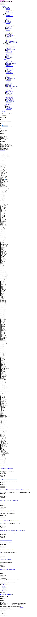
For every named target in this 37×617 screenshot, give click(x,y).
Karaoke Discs (8, 109)
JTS (1, 307)
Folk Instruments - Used (9, 99)
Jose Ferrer (2, 305)
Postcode (1, 603)
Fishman (1, 261)
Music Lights (8, 39)
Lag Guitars (2, 316)
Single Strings (8, 18)
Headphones (8, 60)
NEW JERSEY (2, 345)
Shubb (1, 408)
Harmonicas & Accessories (10, 35)
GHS (1, 268)
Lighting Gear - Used (9, 103)
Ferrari (1, 260)
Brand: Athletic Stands (4, 121)
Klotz (1, 313)
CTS (1, 223)
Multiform (1, 339)
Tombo (1, 439)
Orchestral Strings (9, 17)
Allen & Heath (2, 169)
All (0, 135)
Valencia (1, 450)
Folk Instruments (8, 34)
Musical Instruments (3, 138)
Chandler (1, 206)
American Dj (2, 172)
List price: (1, 473)
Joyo (1, 306)
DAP (1, 227)
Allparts (1, 170)
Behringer (1, 191)
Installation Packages (9, 47)
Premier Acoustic (3, 371)
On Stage (1, 352)
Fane (1, 257)
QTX (1, 383)
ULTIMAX (2, 446)
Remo (1, 390)
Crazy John (2, 220)
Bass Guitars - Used (9, 93)
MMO (1, 333)
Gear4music (2, 266)
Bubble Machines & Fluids (10, 68)
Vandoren (1, 451)
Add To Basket (3, 476)
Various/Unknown (3, 452)
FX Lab (1, 264)
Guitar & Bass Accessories (4, 144)
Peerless (1, 361)
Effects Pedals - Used (9, 97)
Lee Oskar (2, 319)
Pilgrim (1, 364)
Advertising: (11, 609)
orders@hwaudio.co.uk (6, 584)
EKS (1, 242)
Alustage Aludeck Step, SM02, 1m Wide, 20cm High (8, 479)
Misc (1, 332)
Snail (1, 413)
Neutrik (1, 344)
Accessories (8, 23)
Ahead (1, 167)
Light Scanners (8, 80)
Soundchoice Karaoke (3, 416)
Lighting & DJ (6, 67)
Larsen (1, 318)
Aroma (1, 175)
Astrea (1, 178)
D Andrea (1, 224)
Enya (1, 250)
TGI (1, 436)
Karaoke (5, 105)
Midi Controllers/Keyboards (10, 61)
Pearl (1, 358)
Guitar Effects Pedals (9, 12)
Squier (1, 419)
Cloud (1, 212)
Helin (1, 282)
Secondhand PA (8, 104)
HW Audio (2, 289)
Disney (1, 230)
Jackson (1, 296)
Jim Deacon (2, 301)
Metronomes (8, 37)
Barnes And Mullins (3, 189)
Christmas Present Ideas (9, 33)
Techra (1, 435)
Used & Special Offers (7, 90)
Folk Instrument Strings (9, 16)
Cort (1, 218)
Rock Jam (1, 394)
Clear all (10, 121)
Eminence (1, 249)
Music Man (2, 340)
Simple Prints (2, 410)
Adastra (1, 165)
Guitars (7, 13)
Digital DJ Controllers (9, 73)
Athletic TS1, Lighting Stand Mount (5, 559)
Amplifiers (7, 44)
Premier (1, 370)
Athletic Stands (4, 116)
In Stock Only (2, 131)
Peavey (1, 359)
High (1, 126)
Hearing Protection (9, 36)
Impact (1, 293)
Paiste (1, 356)
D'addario (1, 225)
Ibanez (1, 290)
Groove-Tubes (2, 276)
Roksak (1, 396)
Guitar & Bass (6, 7)
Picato (1, 363)
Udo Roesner (2, 444)
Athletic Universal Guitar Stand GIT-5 (6, 540)
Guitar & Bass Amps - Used (10, 100)
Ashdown (1, 177)
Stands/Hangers (2, 158)
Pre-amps (7, 62)
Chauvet (1, 207)
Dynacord (1, 237)
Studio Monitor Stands (9, 66)
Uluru (1, 447)
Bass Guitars (8, 9)
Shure (1, 409)
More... (1, 150)
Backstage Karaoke (3, 188)
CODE (1, 214)
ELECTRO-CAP (3, 244)
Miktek (1, 331)
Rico (1, 393)
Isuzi (1, 295)
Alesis (1, 168)
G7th (1, 265)
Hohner (1, 287)
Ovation (1, 354)
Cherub (1, 208)
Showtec (1, 407)
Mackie (1, 323)
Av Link (1, 184)
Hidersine (1, 284)
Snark (1, 414)
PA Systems (6, 43)
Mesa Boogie (2, 330)
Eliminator (2, 247)
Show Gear (2, 406)
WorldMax (2, 459)
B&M (1, 187)
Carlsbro (1, 200)
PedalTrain (2, 360)
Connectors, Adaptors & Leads (11, 46)
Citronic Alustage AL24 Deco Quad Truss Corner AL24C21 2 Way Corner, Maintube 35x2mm (14, 489)
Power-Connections (3, 369)
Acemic (1, 164)
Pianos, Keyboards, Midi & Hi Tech (11, 41)
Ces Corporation (2, 204)
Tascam (1, 431)
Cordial (1, 215)
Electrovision (2, 245)
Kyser (1, 315)
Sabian (1, 400)
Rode (1, 395)
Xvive (1, 460)
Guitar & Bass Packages (10, 10)
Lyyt (1, 322)
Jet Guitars (2, 300)
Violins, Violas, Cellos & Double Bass (12, 42)
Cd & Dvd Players (9, 72)
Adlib (1, 166)
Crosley (1, 222)
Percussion (7, 29)
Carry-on (1, 201)
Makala (1, 324)
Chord (1, 209)
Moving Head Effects (9, 83)
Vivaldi (1, 455)
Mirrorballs (8, 82)
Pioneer (1, 365)
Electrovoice (2, 246)
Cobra (1, 213)
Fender (1, 259)
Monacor (1, 334)
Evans (1, 255)
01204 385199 (4, 583)
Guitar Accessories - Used (10, 101)
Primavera (1, 374)
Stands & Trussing (3, 148)
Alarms (7, 92)
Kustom (1, 314)
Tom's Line (2, 438)
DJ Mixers (7, 75)
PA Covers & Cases (9, 51)
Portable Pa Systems (9, 52)
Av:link (1, 185)
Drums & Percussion (7, 22)
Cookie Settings (4, 590)
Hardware (7, 27)
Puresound (2, 381)
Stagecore (1, 421)
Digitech (1, 229)
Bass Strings (8, 15)
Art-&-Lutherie (2, 176)
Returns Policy (4, 587)
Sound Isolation (8, 64)
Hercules (1, 283)
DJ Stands (7, 76)
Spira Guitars (2, 418)
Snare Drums (8, 30)
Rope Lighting (8, 85)
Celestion (1, 203)
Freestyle (1, 262)
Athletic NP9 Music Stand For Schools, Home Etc (8, 549)
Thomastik (2, 437)
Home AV (7, 20)
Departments (4, 6)
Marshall (1, 326)
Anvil (1, 174)
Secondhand (2, 403)
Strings (5, 14)
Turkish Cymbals (3, 443)
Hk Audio (1, 285)
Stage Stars (2, 420)
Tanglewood (2, 430)
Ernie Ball (1, 253)
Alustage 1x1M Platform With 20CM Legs (6, 468)
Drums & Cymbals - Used (10, 96)
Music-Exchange (3, 342)
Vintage (1, 454)
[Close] (1, 611)
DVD (1, 236)
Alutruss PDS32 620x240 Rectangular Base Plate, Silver (9, 500)
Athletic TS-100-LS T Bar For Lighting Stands (7, 569)
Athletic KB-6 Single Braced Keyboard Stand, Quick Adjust (9, 520)
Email (1, 604)
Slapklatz (1, 412)
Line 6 (1, 320)
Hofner (1, 286)
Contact (3, 110)
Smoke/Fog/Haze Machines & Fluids (11, 86)
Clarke (1, 211)
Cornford (1, 217)
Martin (1, 327)
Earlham (1, 240)
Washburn (1, 457)
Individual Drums (9, 28)
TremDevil (2, 441)
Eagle (1, 239)
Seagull (1, 402)
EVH (1, 256)
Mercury (1, 329)
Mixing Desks (8, 50)
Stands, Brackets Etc (9, 57)
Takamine (1, 429)
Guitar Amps (8, 11)
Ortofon (1, 353)
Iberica (1, 291)
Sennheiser (2, 404)
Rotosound (2, 399)
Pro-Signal (2, 376)
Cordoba (1, 216)
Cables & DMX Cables (9, 69)
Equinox (1, 252)
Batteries (7, 45)
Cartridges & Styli (9, 70)
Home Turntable (8, 21)
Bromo (1, 198)
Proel (1, 377)
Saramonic (2, 401)
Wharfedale (2, 458)
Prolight (1, 378)
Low (1, 125)
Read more (21, 607)
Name (1, 602)
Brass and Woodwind (9, 32)
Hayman (1, 281)
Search (11, 113)
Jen (0, 299)
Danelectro (2, 226)
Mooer (1, 336)
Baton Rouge (2, 190)
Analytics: (6, 609)
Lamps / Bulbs (8, 79)
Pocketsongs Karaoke (3, 368)
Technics (1, 434)
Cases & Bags (8, 71)
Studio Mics (8, 65)
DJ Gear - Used (8, 95)
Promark (1, 379)
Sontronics (2, 415)
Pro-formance (2, 375)
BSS (1, 199)
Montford (1, 335)
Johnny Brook (2, 304)
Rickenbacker (2, 392)
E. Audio (1, 238)
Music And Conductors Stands (5, 145)
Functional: (2, 609)
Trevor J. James (2, 442)
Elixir (1, 248)
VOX (1, 456)
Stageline (1, 422)
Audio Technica (2, 181)
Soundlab (1, 417)
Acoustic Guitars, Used (9, 91)
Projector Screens (8, 84)
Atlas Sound (2, 180)
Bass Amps (8, 8)
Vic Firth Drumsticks (3, 453)
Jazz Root (1, 297)
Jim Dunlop (2, 302)
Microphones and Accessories (10, 49)
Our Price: (2, 475)
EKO (1, 241)
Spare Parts (8, 54)
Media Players (8, 48)
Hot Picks (1, 288)
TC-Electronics (2, 433)
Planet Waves (2, 366)
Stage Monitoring (8, 56)
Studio (5, 59)
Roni (1, 398)
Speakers (7, 55)
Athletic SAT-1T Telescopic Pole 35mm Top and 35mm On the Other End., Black (12, 530)
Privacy (3, 586)
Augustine (2, 182)
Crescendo (2, 221)
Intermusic (2, 294)
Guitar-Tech (2, 280)
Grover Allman (2, 277)
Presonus (1, 372)
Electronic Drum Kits (9, 26)
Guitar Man (2, 279)
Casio (1, 202)
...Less (4, 150)
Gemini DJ (2, 267)
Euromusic (2, 254)
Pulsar (1, 380)
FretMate (1, 263)
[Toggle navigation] (5, 4)
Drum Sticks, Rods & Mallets (10, 25)
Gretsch (1, 275)
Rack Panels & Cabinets (10, 53)
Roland (1, 397)
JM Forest (1, 303)
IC (0, 292)
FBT (1, 258)
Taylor (1, 432)
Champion (2, 205)
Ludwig (1, 321)
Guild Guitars (2, 278)
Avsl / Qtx (2, 186)
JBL (1, 298)
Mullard (1, 338)
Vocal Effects (8, 58)
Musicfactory (2, 343)
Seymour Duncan (3, 405)
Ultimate (1, 445)
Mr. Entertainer (2, 337)
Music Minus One (3, 341)
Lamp (1, 317)
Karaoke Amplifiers (9, 108)
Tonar (1, 440)
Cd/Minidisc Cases (9, 107)
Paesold (1, 355)
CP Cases (1, 219)
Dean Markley (2, 228)
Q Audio (1, 382)
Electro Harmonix (3, 243)
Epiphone (1, 251)
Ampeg (1, 173)
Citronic (1, 210)
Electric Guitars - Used (9, 98)
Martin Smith (2, 328)
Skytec (1, 411)
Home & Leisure (8, 102)
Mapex (1, 325)
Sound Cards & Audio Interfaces (11, 63)
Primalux (1, 373)
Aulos (1, 183)
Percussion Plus (2, 362)
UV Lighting (8, 89)
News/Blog (4, 111)
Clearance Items (8, 94)
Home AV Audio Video (7, 19)
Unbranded (2, 449)
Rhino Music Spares (3, 391)
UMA (1, 448)
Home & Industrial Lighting (10, 78)
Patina (1, 357)
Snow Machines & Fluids (10, 87)
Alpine (1, 171)
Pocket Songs (2, 367)
